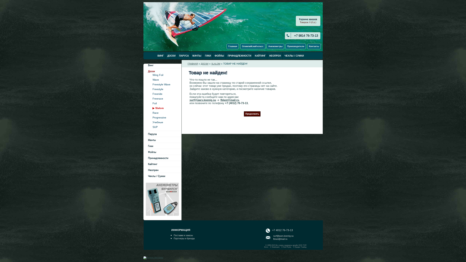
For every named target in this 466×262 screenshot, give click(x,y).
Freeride (157, 93)
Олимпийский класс (253, 46)
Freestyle (158, 89)
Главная (232, 46)
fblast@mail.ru (229, 100)
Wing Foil (158, 75)
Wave (156, 79)
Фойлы (219, 55)
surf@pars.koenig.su (202, 100)
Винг (160, 55)
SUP (155, 127)
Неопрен (275, 55)
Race (156, 112)
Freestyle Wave (161, 84)
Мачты (196, 55)
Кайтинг (260, 55)
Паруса (184, 55)
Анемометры (275, 46)
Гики (208, 55)
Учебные (158, 122)
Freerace (158, 98)
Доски (171, 55)
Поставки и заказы (183, 235)
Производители (295, 46)
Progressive (159, 117)
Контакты (314, 46)
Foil (155, 103)
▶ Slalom (158, 108)
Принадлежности (239, 55)
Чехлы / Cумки (294, 55)
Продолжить (252, 114)
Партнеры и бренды (184, 238)
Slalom (215, 64)
